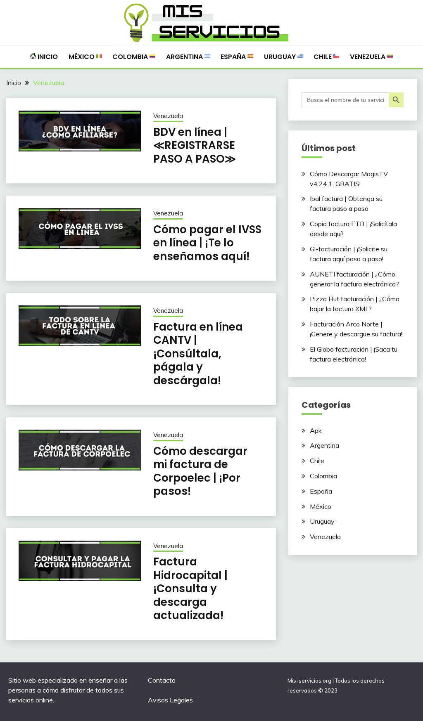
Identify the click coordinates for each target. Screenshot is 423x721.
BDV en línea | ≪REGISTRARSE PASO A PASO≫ (194, 145)
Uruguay (280, 56)
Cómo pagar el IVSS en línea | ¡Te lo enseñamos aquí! (207, 243)
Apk (316, 430)
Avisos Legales (170, 700)
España (234, 56)
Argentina (185, 56)
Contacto (162, 680)
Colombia (131, 56)
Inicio (47, 56)
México (82, 56)
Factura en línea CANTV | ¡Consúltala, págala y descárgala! (198, 353)
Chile (323, 56)
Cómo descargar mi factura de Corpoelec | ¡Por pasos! (200, 471)
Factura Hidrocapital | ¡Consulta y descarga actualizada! (190, 588)
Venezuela (368, 56)
